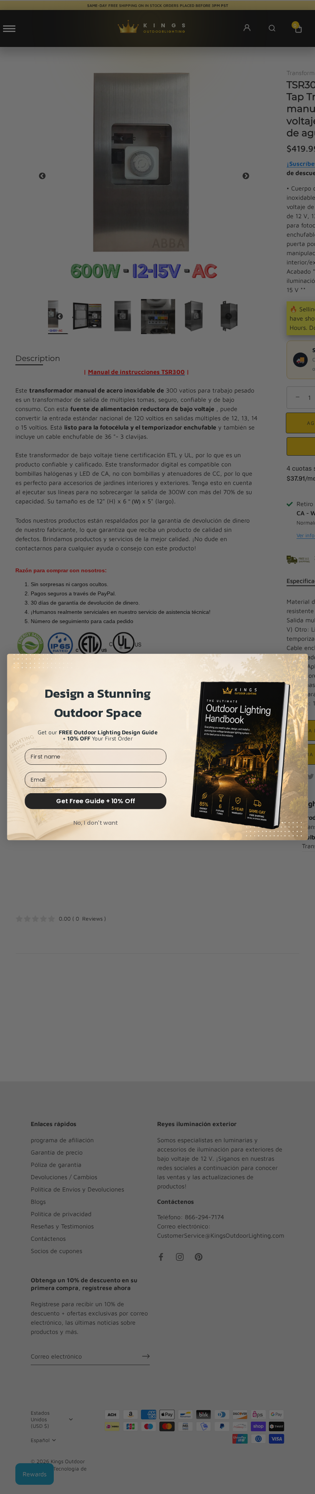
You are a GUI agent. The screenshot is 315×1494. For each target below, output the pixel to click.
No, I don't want (95, 823)
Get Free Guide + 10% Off (95, 801)
